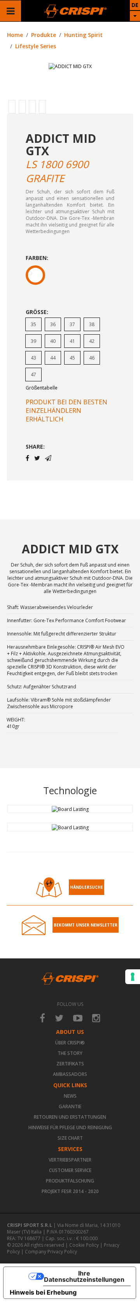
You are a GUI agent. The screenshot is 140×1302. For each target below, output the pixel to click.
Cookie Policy (84, 1245)
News (70, 1096)
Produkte (43, 35)
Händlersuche (86, 887)
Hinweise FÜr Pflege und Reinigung (70, 1127)
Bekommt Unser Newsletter (85, 925)
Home (15, 35)
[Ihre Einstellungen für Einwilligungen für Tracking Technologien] (132, 976)
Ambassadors (70, 1074)
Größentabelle (42, 387)
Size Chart (70, 1138)
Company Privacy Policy (51, 1251)
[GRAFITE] (35, 275)
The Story (70, 1053)
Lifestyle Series (35, 46)
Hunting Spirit (83, 35)
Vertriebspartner (70, 1159)
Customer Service (70, 1170)
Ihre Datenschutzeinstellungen (84, 1276)
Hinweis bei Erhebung (43, 1292)
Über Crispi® (70, 1042)
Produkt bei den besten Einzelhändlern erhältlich (66, 410)
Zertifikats (70, 1063)
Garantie (70, 1106)
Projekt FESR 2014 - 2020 (70, 1191)
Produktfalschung (70, 1180)
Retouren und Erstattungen (70, 1117)
